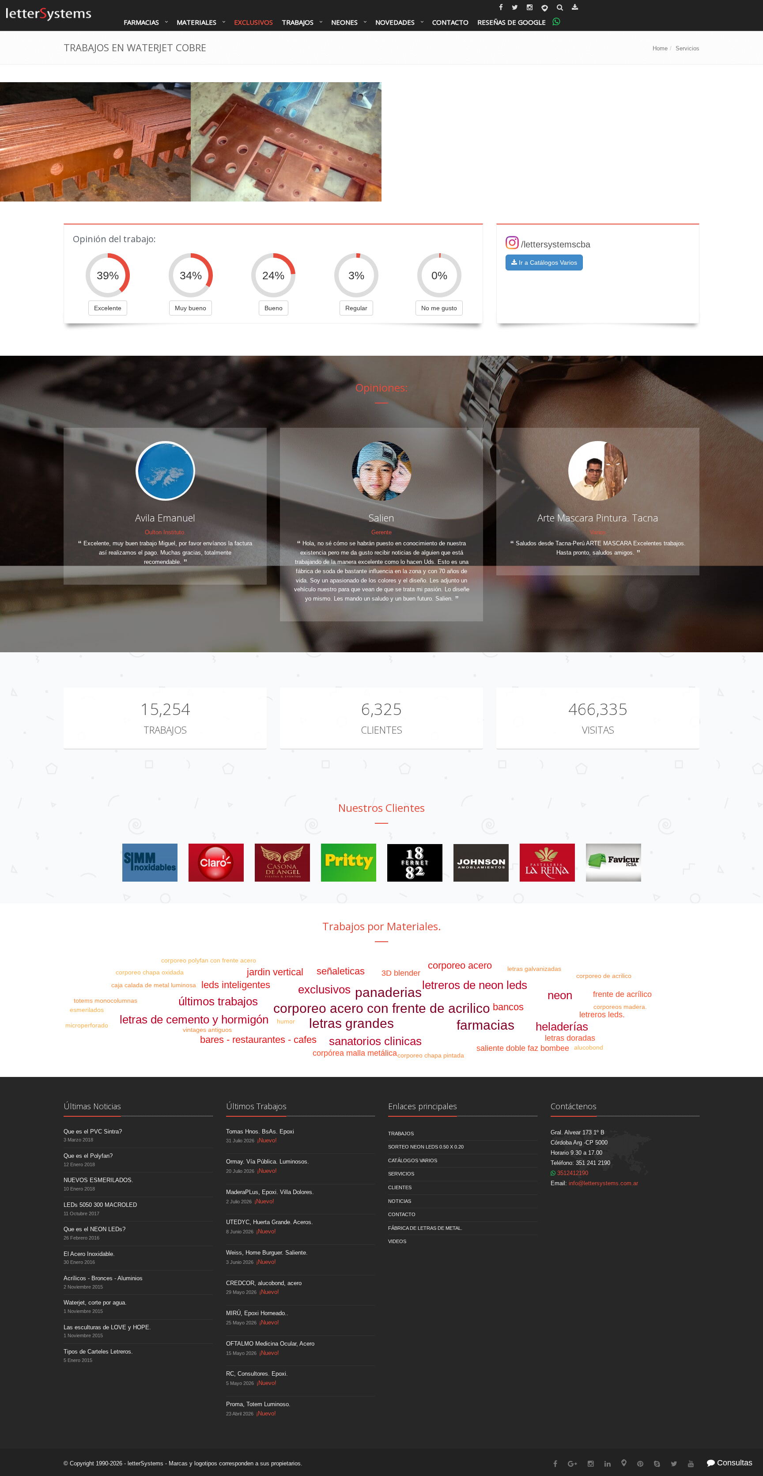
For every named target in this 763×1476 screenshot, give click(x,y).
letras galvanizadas (534, 968)
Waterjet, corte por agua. (95, 1302)
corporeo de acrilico (603, 975)
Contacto (450, 22)
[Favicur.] (613, 862)
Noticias (399, 1201)
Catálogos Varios (412, 1160)
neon (560, 995)
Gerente (381, 532)
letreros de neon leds (474, 985)
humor (286, 1021)
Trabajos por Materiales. (381, 926)
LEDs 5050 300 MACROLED (100, 1205)
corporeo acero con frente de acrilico (381, 1008)
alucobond (588, 1047)
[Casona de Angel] (282, 862)
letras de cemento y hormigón (194, 1019)
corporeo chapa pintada (430, 1055)
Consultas (733, 1462)
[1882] (414, 862)
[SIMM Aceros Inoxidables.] (150, 862)
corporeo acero (460, 965)
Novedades (395, 22)
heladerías (562, 1026)
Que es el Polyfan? (88, 1156)
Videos (397, 1241)
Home (660, 48)
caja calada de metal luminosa (153, 985)
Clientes (381, 729)
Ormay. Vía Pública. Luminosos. (267, 1161)
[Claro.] (216, 862)
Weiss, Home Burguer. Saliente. (267, 1252)
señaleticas (341, 971)
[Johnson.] (481, 862)
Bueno (273, 308)
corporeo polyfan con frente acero (208, 960)
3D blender (401, 973)
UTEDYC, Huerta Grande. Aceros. (269, 1222)
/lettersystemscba (555, 244)
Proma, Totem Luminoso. (258, 1404)
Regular (356, 308)
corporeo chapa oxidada (150, 972)
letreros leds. (602, 1014)
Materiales (196, 22)
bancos (508, 1006)
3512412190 (571, 1173)
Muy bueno (190, 308)
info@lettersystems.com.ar (603, 1183)
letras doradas (570, 1038)
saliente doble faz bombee (522, 1048)
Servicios (687, 48)
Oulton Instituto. (165, 532)
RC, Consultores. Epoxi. (257, 1373)
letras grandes (351, 1023)
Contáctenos (574, 1106)
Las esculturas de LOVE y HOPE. (107, 1327)
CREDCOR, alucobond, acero (264, 1283)
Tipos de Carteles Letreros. (98, 1351)
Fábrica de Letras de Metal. (425, 1228)
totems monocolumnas (105, 1000)
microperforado (86, 1025)
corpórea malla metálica (355, 1053)
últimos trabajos (218, 1001)
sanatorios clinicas (375, 1041)
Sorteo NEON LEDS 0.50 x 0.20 (426, 1146)
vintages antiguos (207, 1029)
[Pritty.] (348, 862)
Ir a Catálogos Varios (547, 262)
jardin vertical (275, 972)
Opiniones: (381, 387)
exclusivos (324, 989)
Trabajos (298, 22)
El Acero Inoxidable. (89, 1254)
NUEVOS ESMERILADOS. (98, 1180)
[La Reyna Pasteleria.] (547, 862)
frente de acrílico (622, 994)
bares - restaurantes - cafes (258, 1039)
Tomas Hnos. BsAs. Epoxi (260, 1131)
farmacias (485, 1025)
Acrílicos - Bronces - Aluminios (103, 1278)
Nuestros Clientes (381, 807)
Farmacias (141, 22)
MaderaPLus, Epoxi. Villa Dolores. (270, 1192)
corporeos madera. (620, 1006)
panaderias (388, 992)
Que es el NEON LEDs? (94, 1229)
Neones (344, 22)
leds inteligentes (235, 984)
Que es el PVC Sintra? (93, 1131)
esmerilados (87, 1009)
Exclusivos (253, 22)
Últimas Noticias (92, 1106)
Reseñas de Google (511, 22)
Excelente (107, 308)
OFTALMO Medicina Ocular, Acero (270, 1343)
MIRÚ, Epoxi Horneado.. (257, 1313)
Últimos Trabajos (256, 1106)
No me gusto (439, 308)
